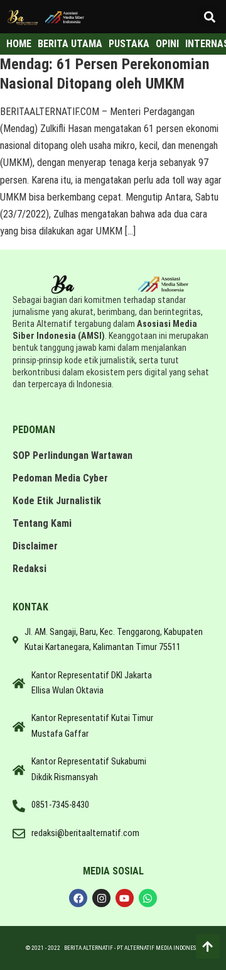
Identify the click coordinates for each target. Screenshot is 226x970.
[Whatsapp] (148, 898)
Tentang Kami (42, 523)
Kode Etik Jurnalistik (57, 501)
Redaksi (29, 569)
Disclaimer (35, 546)
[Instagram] (101, 898)
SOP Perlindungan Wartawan (72, 455)
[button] (209, 16)
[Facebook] (78, 898)
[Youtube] (125, 898)
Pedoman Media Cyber (60, 478)
